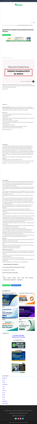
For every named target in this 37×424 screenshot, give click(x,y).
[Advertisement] (18, 13)
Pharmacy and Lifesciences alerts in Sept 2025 (11, 25)
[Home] (18, 4)
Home (3, 25)
